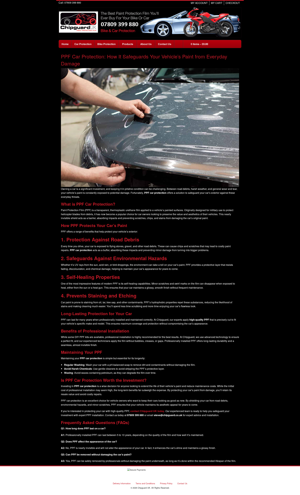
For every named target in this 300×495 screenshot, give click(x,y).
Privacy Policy (166, 483)
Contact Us (182, 483)
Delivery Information (122, 483)
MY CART (216, 3)
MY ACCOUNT (199, 3)
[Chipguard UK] (150, 22)
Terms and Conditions (145, 483)
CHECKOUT (233, 3)
